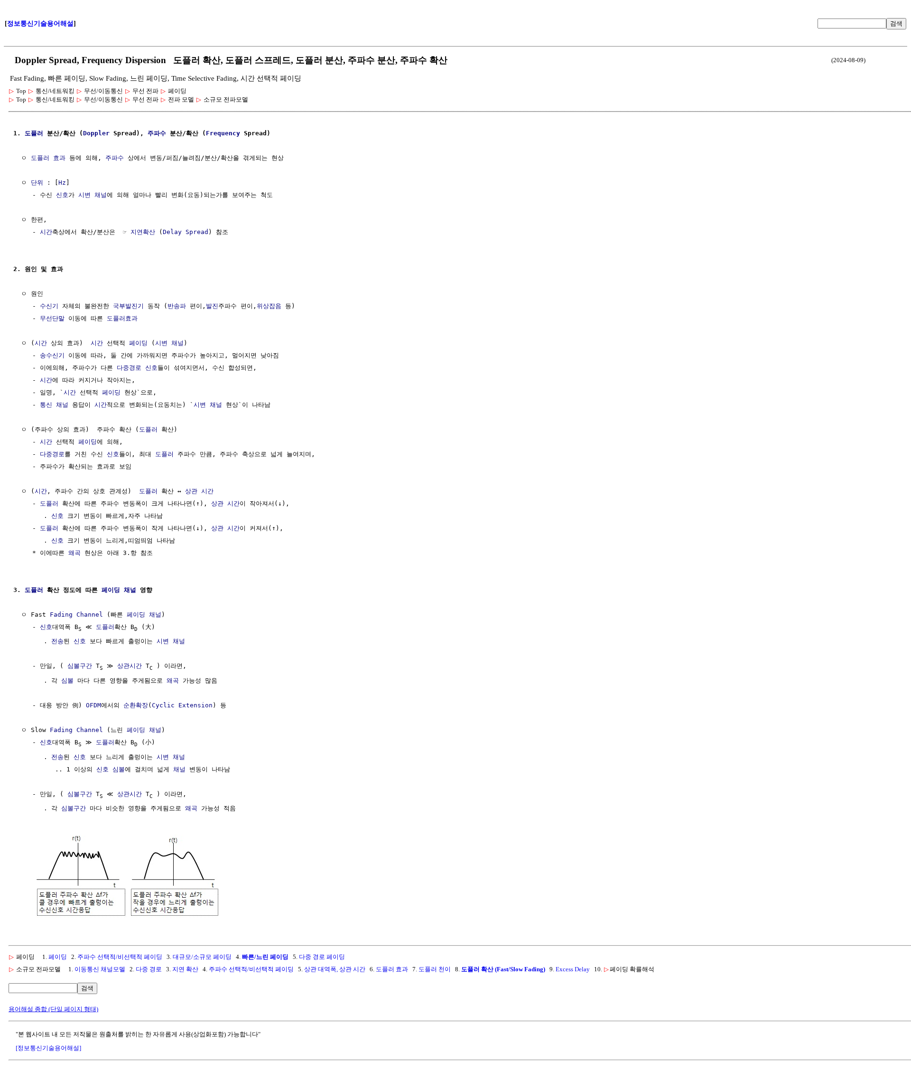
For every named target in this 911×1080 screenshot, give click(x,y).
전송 (57, 641)
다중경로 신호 (137, 367)
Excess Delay (573, 969)
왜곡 (74, 552)
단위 (37, 182)
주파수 (157, 133)
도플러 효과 (48, 157)
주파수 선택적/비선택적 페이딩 (119, 956)
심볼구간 (79, 665)
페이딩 (138, 343)
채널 (179, 769)
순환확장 (135, 705)
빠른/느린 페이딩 (265, 956)
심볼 (67, 680)
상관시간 (129, 665)
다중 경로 (149, 969)
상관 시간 (199, 491)
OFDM (93, 705)
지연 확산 (185, 969)
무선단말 (52, 318)
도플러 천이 (434, 969)
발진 (212, 306)
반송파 (176, 306)
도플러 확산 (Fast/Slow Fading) (503, 969)
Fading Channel (76, 614)
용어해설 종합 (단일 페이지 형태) (53, 1009)
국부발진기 (128, 306)
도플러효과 (122, 318)
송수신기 (52, 355)
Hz (62, 182)
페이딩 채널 (119, 589)
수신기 (49, 306)
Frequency (223, 133)
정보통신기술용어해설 (40, 23)
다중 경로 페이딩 (322, 956)
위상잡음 (269, 306)
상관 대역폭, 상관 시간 (334, 969)
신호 (62, 194)
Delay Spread (185, 231)
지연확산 (142, 231)
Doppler (96, 133)
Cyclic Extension (182, 705)
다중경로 (52, 454)
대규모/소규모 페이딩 (202, 956)
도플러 (34, 133)
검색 (896, 23)
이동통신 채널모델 (99, 969)
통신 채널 (54, 404)
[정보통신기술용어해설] (48, 1048)
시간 (46, 231)
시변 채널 (92, 194)
